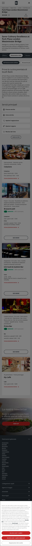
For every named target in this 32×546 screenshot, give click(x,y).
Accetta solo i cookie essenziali (16, 538)
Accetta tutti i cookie (16, 533)
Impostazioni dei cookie (16, 543)
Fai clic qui (15, 523)
